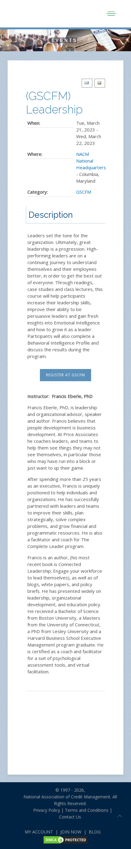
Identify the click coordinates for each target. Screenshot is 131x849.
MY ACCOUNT (39, 832)
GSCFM (83, 192)
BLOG (95, 832)
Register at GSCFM (65, 375)
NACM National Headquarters (91, 160)
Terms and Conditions (86, 810)
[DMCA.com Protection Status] (65, 839)
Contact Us (70, 817)
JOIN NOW (70, 832)
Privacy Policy (44, 810)
